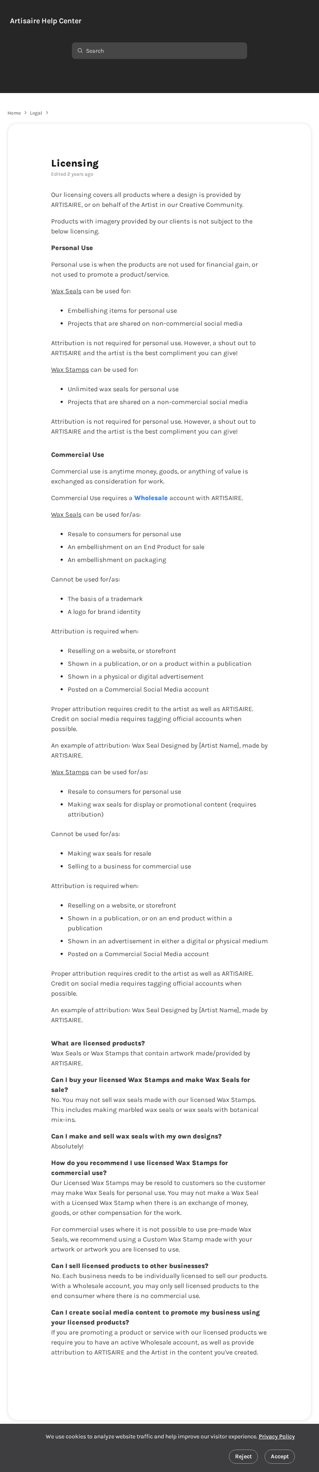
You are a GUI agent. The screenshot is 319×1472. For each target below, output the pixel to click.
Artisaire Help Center (45, 21)
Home (14, 113)
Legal (36, 113)
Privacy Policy (277, 1436)
